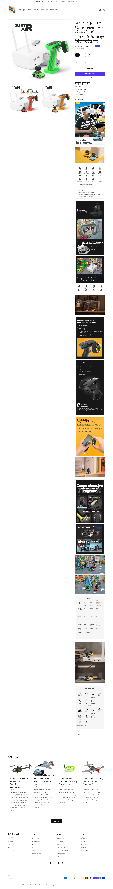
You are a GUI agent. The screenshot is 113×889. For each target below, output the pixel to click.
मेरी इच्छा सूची (60, 841)
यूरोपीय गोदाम (84, 844)
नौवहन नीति (41, 885)
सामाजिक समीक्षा (60, 838)
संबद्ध (33, 850)
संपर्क (9, 844)
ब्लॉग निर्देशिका (11, 850)
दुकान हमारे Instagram (62, 850)
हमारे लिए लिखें (35, 838)
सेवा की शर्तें (35, 885)
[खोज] (96, 10)
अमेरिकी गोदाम (84, 838)
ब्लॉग (9, 847)
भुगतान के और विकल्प (90, 78)
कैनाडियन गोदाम (85, 850)
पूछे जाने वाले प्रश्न (36, 854)
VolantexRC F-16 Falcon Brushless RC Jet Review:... (43, 781)
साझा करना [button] (79, 734)
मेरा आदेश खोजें (35, 844)
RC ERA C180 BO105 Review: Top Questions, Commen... (19, 782)
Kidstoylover (14, 885)
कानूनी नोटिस (54, 885)
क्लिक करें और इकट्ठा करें (38, 841)
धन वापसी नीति (22, 885)
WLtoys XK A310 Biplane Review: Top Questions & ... (68, 781)
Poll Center (60, 857)
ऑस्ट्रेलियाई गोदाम (85, 841)
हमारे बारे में (10, 838)
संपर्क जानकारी (47, 885)
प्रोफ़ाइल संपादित (61, 854)
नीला (90, 55)
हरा (77, 55)
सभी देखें (56, 821)
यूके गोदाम (83, 847)
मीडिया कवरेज (11, 841)
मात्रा (76, 59)
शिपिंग (76, 48)
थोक (33, 847)
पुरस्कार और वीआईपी (62, 847)
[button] (24, 10)
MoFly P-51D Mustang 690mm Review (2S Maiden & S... (93, 781)
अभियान (59, 844)
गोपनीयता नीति (29, 885)
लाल (84, 55)
